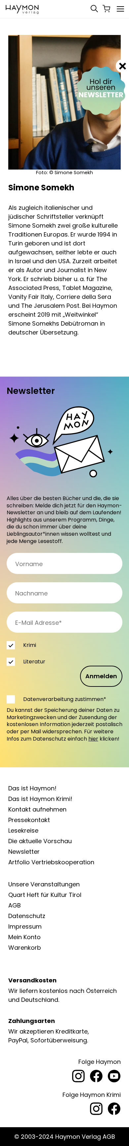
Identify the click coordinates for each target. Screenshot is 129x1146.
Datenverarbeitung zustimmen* (64, 699)
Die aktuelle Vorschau (40, 841)
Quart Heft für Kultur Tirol (44, 895)
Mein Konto (24, 937)
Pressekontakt (29, 820)
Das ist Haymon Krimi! (40, 799)
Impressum (25, 926)
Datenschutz (26, 916)
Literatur (34, 661)
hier (93, 739)
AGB (14, 905)
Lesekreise (23, 830)
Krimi (29, 645)
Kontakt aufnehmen (37, 809)
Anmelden (101, 676)
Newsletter (24, 851)
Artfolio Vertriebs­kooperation (51, 862)
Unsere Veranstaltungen (44, 884)
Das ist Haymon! (32, 788)
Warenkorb (24, 947)
